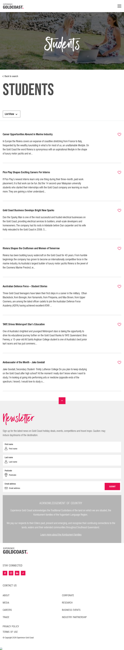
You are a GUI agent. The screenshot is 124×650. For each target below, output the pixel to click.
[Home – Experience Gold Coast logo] (15, 550)
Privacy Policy (11, 626)
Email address (10, 484)
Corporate (68, 595)
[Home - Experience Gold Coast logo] (13, 6)
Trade (6, 617)
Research (67, 603)
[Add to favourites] (117, 134)
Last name (9, 457)
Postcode (8, 471)
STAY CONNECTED (13, 566)
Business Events (71, 610)
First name (9, 444)
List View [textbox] (9, 114)
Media (6, 603)
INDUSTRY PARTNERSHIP (74, 617)
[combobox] (11, 114)
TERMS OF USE (10, 632)
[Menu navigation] (119, 6)
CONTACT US (10, 585)
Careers (7, 610)
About (6, 595)
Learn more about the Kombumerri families (61, 534)
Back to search (11, 76)
